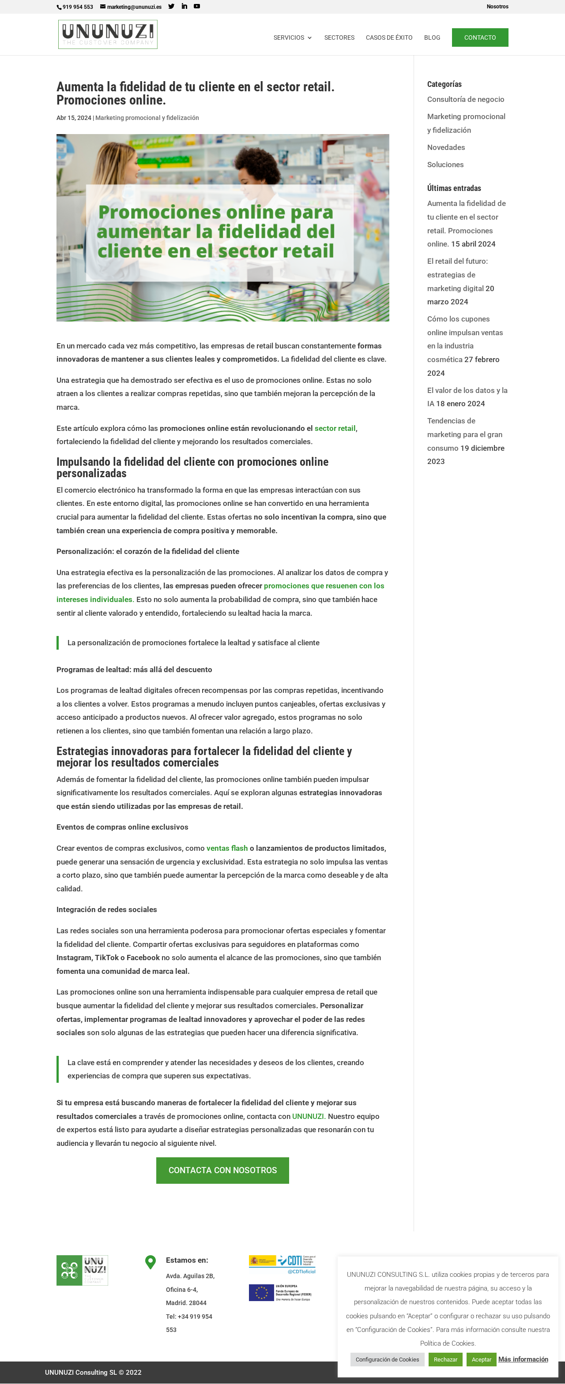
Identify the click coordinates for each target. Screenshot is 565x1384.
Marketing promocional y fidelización (147, 117)
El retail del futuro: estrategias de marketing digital (457, 274)
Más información (523, 1359)
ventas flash (227, 848)
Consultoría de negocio (466, 99)
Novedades (446, 147)
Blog (432, 37)
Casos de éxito (389, 37)
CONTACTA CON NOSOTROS (223, 1170)
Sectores (339, 37)
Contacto (480, 37)
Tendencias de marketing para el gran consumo (464, 434)
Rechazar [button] (445, 1359)
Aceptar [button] (481, 1359)
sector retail (335, 428)
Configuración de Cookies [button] (387, 1359)
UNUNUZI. (310, 1116)
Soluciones (445, 164)
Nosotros (497, 7)
